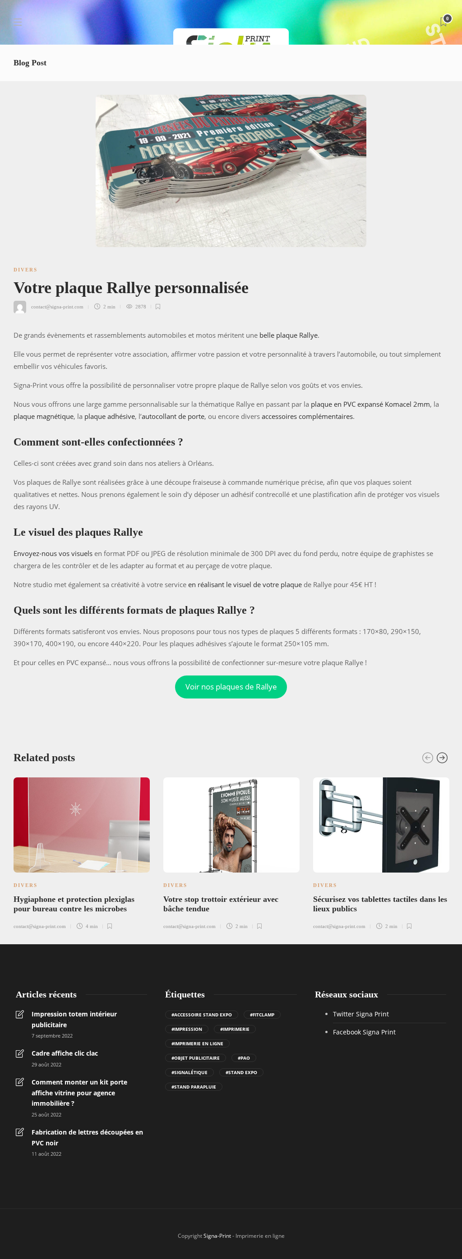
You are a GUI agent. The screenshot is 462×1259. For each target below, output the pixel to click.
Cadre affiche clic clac (65, 1053)
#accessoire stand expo (201, 1014)
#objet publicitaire (195, 1058)
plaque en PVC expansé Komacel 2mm (370, 404)
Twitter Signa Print (361, 1014)
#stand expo (241, 1072)
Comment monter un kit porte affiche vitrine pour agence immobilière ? (79, 1093)
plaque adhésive (109, 416)
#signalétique (189, 1072)
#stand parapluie (193, 1087)
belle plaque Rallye (288, 335)
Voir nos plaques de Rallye (231, 686)
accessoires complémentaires (307, 416)
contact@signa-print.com (57, 306)
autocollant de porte (173, 416)
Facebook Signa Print (364, 1032)
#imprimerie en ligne (197, 1043)
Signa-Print (217, 1236)
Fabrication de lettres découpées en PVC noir (87, 1137)
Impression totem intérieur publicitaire (74, 1019)
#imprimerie (234, 1029)
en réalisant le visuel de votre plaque (245, 584)
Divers (25, 269)
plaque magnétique (44, 416)
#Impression (186, 1029)
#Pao (244, 1058)
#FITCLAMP (262, 1014)
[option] (82, 852)
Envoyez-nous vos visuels (53, 553)
